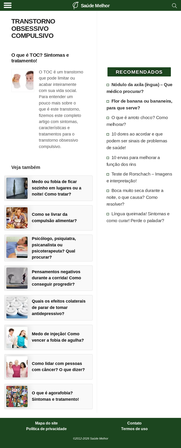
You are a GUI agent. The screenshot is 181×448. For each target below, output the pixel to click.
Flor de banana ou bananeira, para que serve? (139, 104)
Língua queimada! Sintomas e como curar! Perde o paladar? (138, 217)
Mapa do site (46, 423)
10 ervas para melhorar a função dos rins (133, 161)
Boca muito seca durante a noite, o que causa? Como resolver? (135, 197)
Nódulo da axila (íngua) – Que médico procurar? (140, 88)
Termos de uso (134, 429)
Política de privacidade (46, 429)
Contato (134, 423)
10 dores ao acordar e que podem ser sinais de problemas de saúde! (137, 140)
